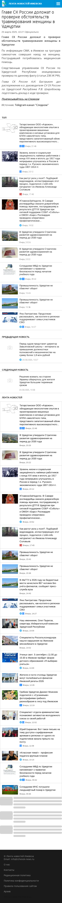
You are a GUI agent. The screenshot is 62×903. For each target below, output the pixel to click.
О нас (7, 864)
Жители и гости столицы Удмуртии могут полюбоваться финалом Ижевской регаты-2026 (38, 678)
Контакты (9, 869)
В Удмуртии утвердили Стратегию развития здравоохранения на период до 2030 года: (37, 252)
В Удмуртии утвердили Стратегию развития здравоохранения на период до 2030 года (37, 235)
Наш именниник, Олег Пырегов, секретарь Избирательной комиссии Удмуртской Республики (39, 623)
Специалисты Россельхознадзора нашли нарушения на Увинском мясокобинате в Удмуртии (38, 640)
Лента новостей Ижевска (17, 896)
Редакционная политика (17, 875)
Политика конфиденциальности (21, 880)
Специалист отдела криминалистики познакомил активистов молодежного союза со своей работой (40, 715)
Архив (7, 891)
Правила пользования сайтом (20, 886)
